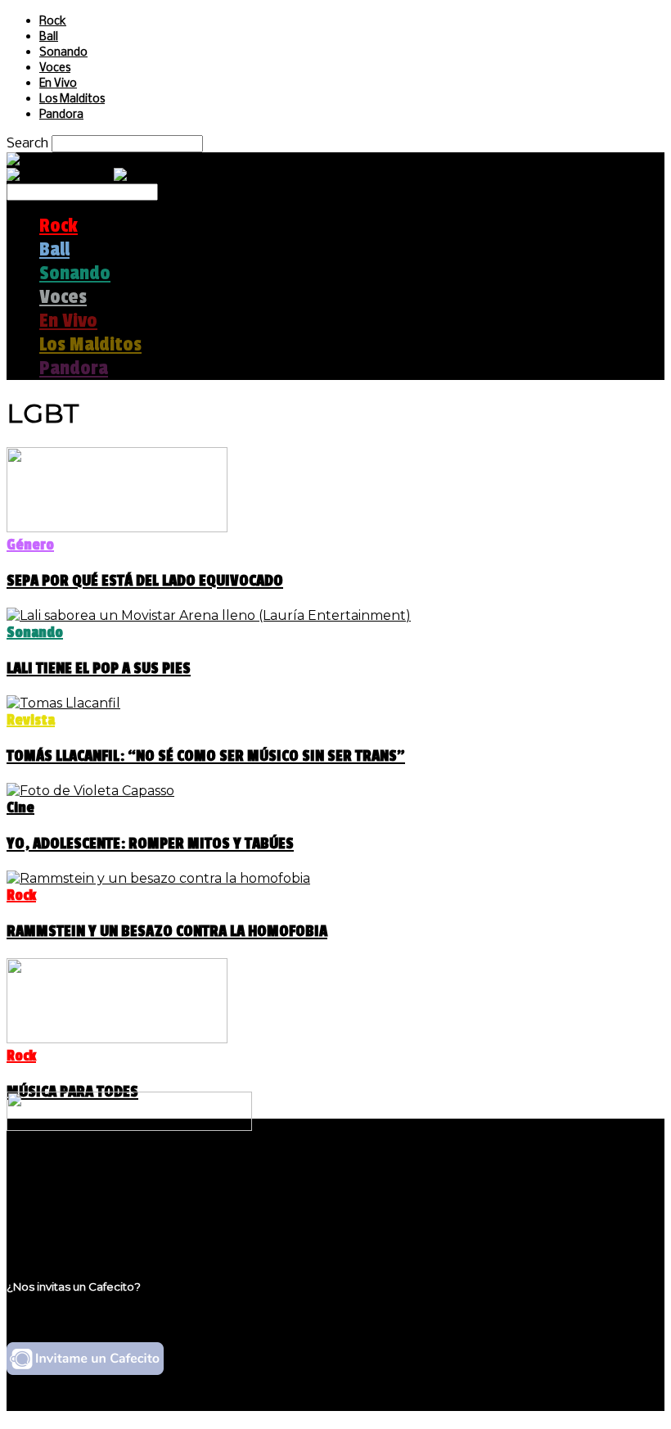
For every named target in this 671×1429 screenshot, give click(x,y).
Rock (52, 22)
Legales (64, 1194)
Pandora (61, 115)
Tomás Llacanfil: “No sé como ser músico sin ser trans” (206, 756)
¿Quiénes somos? (95, 1179)
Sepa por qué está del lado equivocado (145, 580)
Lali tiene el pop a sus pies (99, 668)
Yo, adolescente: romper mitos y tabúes (150, 843)
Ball (48, 37)
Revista (31, 720)
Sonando (63, 53)
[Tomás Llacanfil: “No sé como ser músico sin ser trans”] (63, 703)
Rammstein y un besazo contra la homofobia (167, 931)
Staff (54, 1210)
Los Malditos (72, 99)
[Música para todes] (117, 1039)
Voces (54, 68)
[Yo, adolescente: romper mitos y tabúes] (90, 790)
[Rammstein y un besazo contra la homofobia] (158, 878)
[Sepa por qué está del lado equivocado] (117, 528)
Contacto (69, 1225)
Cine (20, 807)
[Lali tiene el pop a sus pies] (209, 615)
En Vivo (58, 84)
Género (30, 545)
